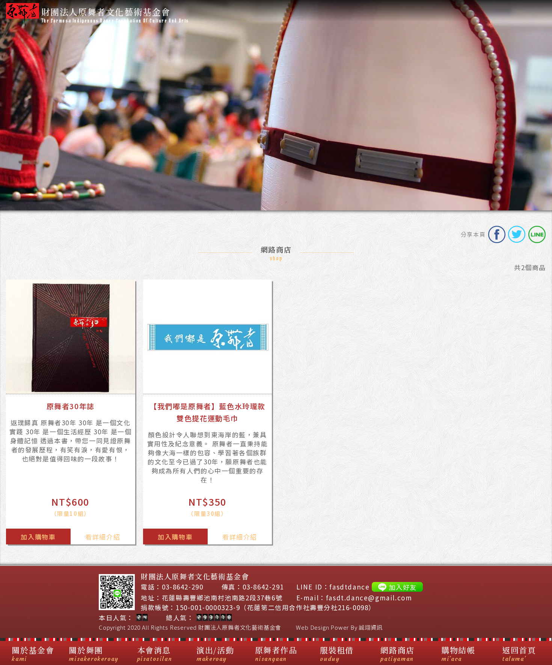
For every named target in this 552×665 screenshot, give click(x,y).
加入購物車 (38, 536)
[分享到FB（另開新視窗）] (497, 234)
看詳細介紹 (102, 536)
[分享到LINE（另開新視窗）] (537, 234)
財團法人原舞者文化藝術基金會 (239, 627)
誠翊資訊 (370, 627)
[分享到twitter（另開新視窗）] (517, 234)
